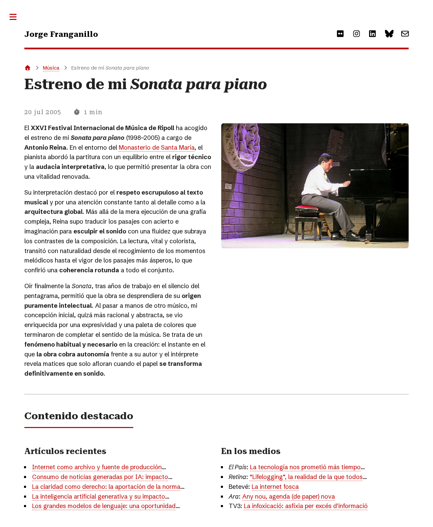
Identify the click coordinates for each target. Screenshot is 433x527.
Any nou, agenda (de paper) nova (288, 496)
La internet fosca (275, 487)
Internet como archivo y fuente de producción (97, 467)
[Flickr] (340, 34)
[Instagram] (356, 34)
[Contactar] (405, 34)
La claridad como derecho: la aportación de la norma (106, 487)
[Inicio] (27, 67)
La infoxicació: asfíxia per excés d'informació (306, 506)
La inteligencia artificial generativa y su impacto (98, 496)
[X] (389, 34)
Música (51, 68)
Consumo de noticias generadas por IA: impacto (100, 477)
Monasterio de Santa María (157, 147)
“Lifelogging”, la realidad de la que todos (306, 477)
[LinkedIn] (373, 34)
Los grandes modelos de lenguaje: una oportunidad (104, 506)
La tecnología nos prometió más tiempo (305, 467)
